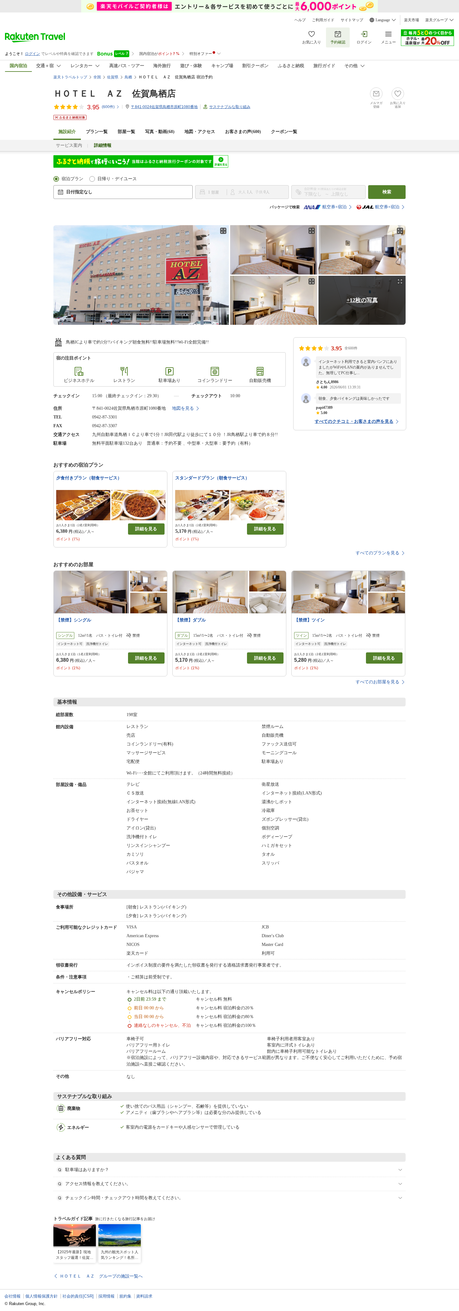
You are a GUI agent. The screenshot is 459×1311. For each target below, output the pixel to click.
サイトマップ (352, 20)
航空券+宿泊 (334, 207)
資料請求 (144, 1296)
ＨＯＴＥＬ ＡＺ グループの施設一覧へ (101, 1276)
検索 (387, 192)
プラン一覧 (97, 131)
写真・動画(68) (160, 131)
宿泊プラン (72, 178)
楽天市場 (411, 20)
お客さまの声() (243, 131)
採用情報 (106, 1296)
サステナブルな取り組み (229, 107)
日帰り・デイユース (117, 178)
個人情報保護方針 (41, 1296)
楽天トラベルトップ (70, 77)
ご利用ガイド (323, 20)
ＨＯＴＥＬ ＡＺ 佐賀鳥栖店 (114, 93)
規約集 (125, 1296)
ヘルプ (300, 20)
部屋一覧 (126, 131)
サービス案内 (69, 145)
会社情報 (12, 1296)
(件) (108, 107)
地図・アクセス (200, 131)
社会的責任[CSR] (78, 1296)
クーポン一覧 (284, 131)
